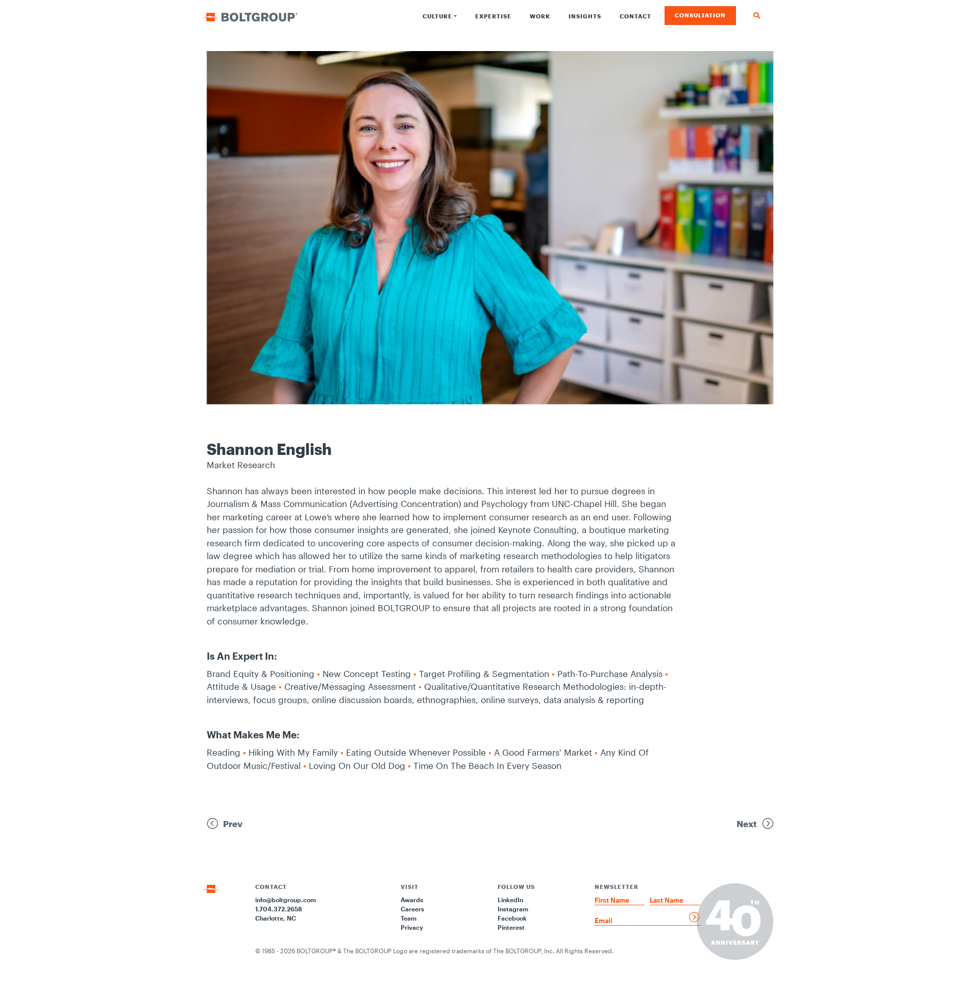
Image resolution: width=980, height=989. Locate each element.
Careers (412, 908)
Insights (585, 16)
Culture (437, 16)
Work (540, 16)
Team (408, 918)
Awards (412, 899)
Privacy (412, 927)
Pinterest (511, 927)
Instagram (513, 908)
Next (747, 823)
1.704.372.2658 (278, 908)
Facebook (512, 918)
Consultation (700, 15)
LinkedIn (510, 899)
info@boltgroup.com (285, 899)
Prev (232, 823)
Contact (635, 16)
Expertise (493, 16)
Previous (184, 233)
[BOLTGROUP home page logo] (250, 16)
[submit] (694, 917)
